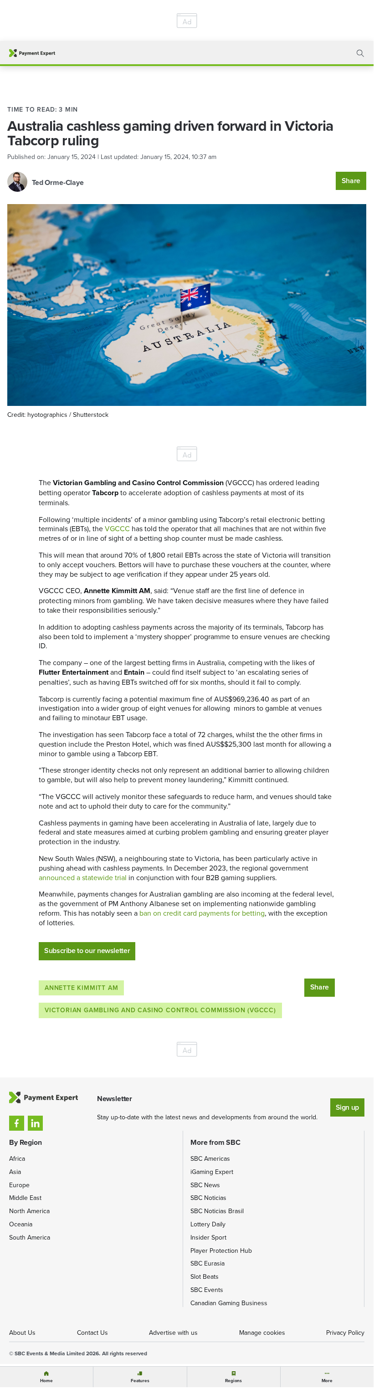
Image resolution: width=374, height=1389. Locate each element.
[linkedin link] (35, 1123)
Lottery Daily (207, 1224)
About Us (22, 1332)
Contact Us (92, 1332)
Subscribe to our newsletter (87, 950)
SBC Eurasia (207, 1263)
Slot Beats (204, 1276)
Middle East (25, 1197)
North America (29, 1210)
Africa (17, 1158)
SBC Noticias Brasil (217, 1210)
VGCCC (117, 528)
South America (29, 1237)
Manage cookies (262, 1332)
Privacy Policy (345, 1332)
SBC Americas (210, 1158)
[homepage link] (32, 53)
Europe (19, 1184)
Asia (15, 1171)
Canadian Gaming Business (228, 1302)
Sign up (347, 1107)
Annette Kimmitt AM (81, 987)
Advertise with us (173, 1332)
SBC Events (206, 1289)
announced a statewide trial (83, 877)
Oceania (20, 1224)
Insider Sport (208, 1237)
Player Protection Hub (221, 1250)
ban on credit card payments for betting (202, 913)
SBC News (205, 1184)
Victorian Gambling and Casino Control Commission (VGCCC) (160, 1010)
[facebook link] (16, 1123)
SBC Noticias (208, 1197)
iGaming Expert (211, 1171)
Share (351, 180)
